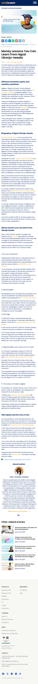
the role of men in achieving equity (22, 425)
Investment (5, 599)
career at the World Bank (24, 159)
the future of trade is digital (20, 395)
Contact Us (5, 622)
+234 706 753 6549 (8, 656)
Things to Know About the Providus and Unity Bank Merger (25, 538)
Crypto (4, 605)
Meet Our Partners (7, 619)
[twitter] (6, 40)
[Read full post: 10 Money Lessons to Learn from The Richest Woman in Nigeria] (7, 557)
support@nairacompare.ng (10, 661)
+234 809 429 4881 (21, 656)
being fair (24, 107)
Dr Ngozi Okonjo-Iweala (9, 137)
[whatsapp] (13, 40)
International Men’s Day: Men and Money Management (26, 528)
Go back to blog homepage (11, 8)
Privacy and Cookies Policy (10, 633)
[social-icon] (3, 674)
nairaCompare (16, 454)
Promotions (5, 608)
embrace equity (23, 44)
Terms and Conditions (8, 630)
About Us (4, 616)
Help (21, 593)
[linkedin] (9, 40)
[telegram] (20, 40)
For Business (23, 590)
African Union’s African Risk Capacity (23, 191)
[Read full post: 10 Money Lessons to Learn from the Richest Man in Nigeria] (7, 548)
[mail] (16, 40)
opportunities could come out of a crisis (18, 357)
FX (2, 602)
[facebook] (2, 40)
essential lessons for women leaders (18, 323)
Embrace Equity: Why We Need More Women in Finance (24, 565)
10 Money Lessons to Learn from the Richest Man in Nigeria (25, 547)
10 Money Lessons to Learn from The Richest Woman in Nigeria (25, 556)
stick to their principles (28, 298)
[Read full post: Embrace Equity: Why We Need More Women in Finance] (7, 566)
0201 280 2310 (6, 658)
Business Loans (6, 593)
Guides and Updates (13, 44)
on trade (14, 236)
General (3, 44)
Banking (4, 596)
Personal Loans (6, 590)
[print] (23, 40)
